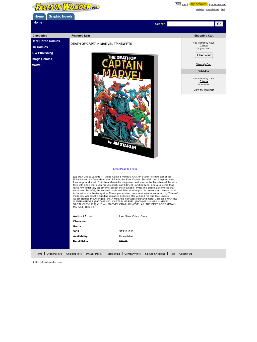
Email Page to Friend (125, 168)
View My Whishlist (204, 89)
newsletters (212, 9)
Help (172, 253)
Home (39, 16)
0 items (204, 45)
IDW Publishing (42, 53)
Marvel (36, 65)
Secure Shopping (155, 253)
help (223, 9)
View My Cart (203, 64)
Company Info (132, 253)
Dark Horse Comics (46, 41)
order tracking (218, 4)
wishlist (200, 9)
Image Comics (42, 59)
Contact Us (185, 253)
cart (184, 4)
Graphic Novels (61, 16)
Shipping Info (74, 253)
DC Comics (40, 47)
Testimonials (113, 253)
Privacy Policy (94, 253)
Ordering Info (54, 253)
